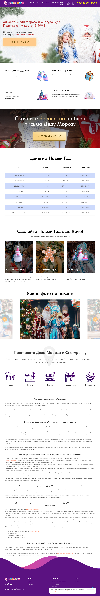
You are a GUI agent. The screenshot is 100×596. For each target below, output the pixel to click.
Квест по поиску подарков (17, 269)
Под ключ (46, 2)
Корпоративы (58, 2)
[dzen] (8, 584)
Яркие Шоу (73, 269)
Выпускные (34, 2)
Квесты (29, 581)
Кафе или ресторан (11, 460)
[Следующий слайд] (95, 319)
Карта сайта (54, 586)
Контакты (70, 4)
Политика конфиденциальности (59, 582)
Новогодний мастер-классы (49, 269)
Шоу (62, 4)
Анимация (30, 584)
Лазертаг (69, 2)
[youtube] (11, 584)
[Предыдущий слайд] (4, 319)
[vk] (6, 584)
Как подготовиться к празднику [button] (59, 581)
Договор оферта (55, 584)
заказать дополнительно (32, 509)
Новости (77, 582)
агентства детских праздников (65, 553)
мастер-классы (35, 531)
